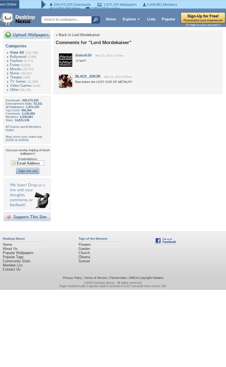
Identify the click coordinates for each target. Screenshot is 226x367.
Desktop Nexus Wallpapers (17, 19)
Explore (129, 19)
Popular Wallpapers (18, 253)
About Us (10, 249)
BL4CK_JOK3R (87, 76)
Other (14, 90)
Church (84, 253)
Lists (151, 19)
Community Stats (17, 261)
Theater (16, 77)
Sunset (84, 261)
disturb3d (83, 55)
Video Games (21, 85)
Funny (15, 65)
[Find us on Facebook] (166, 243)
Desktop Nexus (104, 282)
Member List (13, 265)
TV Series (18, 81)
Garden (84, 249)
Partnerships (118, 277)
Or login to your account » (203, 24)
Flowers (85, 244)
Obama (84, 257)
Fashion (16, 61)
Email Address (27, 159)
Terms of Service (95, 277)
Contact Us (12, 269)
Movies (15, 69)
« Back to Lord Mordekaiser (78, 35)
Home (111, 19)
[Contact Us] (29, 207)
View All (17, 52)
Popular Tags (13, 257)
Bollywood (18, 57)
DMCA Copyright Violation (146, 277)
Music (15, 73)
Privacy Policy (72, 277)
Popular (168, 19)
